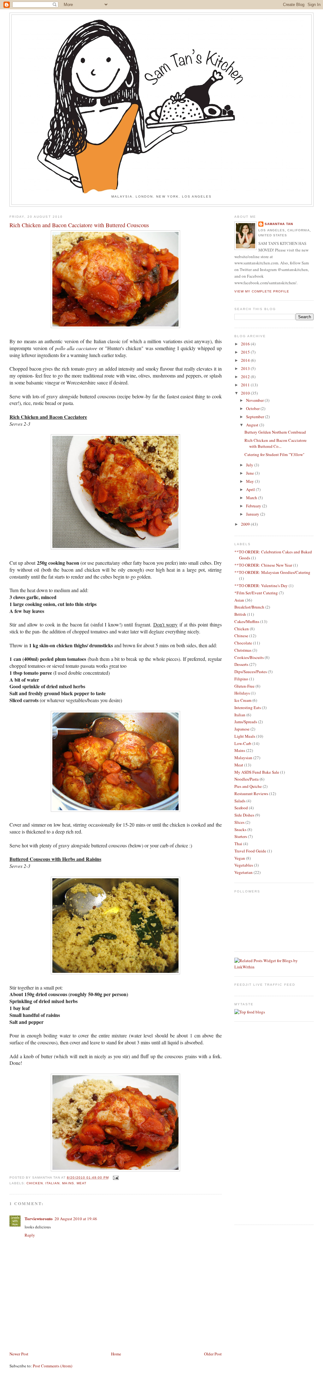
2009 (246, 524)
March (252, 497)
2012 (246, 376)
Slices (239, 822)
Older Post (213, 1354)
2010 (246, 393)
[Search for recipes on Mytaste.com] (249, 1012)
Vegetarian (243, 872)
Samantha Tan (279, 224)
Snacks (240, 829)
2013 (246, 368)
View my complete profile (261, 291)
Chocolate (243, 643)
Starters (240, 836)
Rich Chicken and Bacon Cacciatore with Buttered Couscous (79, 225)
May (250, 481)
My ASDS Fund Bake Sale (256, 772)
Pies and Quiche (248, 786)
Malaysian (243, 757)
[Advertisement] (46, 1336)
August (252, 425)
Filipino (241, 679)
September (255, 416)
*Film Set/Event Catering (256, 593)
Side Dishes (244, 815)
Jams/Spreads (245, 721)
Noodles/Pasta (246, 779)
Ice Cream (242, 700)
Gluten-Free (244, 686)
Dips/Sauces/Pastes (250, 671)
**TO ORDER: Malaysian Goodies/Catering (272, 572)
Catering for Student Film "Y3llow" (274, 454)
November (255, 400)
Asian (239, 600)
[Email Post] (115, 1177)
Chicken (34, 1183)
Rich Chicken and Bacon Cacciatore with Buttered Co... (275, 443)
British (240, 614)
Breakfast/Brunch (249, 607)
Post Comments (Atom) (52, 1366)
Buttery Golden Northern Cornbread (275, 432)
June (250, 473)
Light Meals (244, 736)
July (250, 465)
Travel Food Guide (250, 851)
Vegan (239, 858)
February (254, 506)
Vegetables (243, 865)
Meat (81, 1183)
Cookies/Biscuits (249, 657)
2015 (246, 352)
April (251, 489)
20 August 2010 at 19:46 (76, 1218)
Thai (238, 843)
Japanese (242, 729)
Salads (239, 801)
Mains (68, 1183)
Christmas (242, 650)
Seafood (241, 808)
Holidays (242, 693)
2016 (246, 344)
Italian (52, 1183)
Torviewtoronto (39, 1218)
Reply (30, 1235)
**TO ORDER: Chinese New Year (263, 565)
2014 (246, 360)
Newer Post (18, 1354)
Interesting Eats (247, 707)
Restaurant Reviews (251, 793)
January (253, 514)
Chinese (241, 635)
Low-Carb (242, 743)
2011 (246, 385)
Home (116, 1354)
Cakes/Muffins (246, 621)
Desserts (241, 664)
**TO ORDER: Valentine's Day (261, 585)
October (253, 408)
